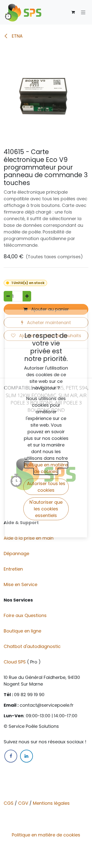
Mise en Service (21, 584)
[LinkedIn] (26, 756)
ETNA (17, 36)
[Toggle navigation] (83, 12)
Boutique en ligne (23, 631)
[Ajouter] (27, 296)
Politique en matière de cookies (46, 835)
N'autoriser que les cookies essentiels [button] (46, 508)
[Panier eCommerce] (73, 12)
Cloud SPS (15, 662)
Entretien (13, 569)
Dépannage (17, 553)
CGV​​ (23, 803)
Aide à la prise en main (28, 538)
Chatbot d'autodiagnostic (33, 646)
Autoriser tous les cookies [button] (46, 486)
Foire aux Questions (26, 615)
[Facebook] (10, 756)
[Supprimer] (8, 296)
